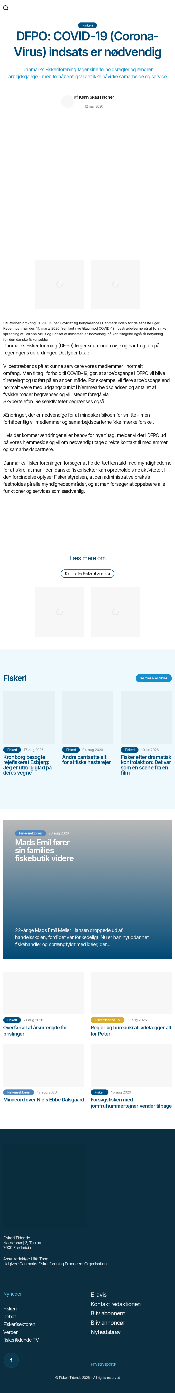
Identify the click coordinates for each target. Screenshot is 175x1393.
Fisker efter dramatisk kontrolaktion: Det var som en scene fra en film (146, 764)
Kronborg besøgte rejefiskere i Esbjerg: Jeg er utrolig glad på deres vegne (27, 764)
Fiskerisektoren (18, 1092)
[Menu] (169, 8)
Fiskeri (87, 25)
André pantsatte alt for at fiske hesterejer (86, 759)
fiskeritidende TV (107, 1020)
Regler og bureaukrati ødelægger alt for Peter (131, 1031)
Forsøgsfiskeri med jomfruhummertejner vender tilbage (131, 1103)
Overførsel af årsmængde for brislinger (35, 1031)
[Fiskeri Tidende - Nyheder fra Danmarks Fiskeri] (87, 9)
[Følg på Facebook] (11, 1360)
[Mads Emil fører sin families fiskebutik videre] (87, 889)
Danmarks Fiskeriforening (87, 573)
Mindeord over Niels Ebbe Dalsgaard (43, 1100)
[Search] (5, 8)
